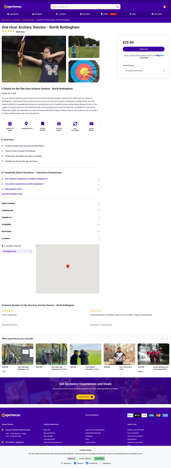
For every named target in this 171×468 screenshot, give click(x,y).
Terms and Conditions (135, 436)
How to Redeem (133, 433)
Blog (134, 14)
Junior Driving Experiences (95, 430)
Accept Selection (85, 458)
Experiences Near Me (93, 433)
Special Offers (91, 442)
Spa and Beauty (49, 433)
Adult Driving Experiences (53, 442)
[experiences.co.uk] (44, 415)
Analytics (80, 463)
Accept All (99, 458)
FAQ (128, 446)
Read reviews (20, 32)
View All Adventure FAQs (12, 194)
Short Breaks (48, 436)
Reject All (71, 458)
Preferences (93, 463)
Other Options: (129, 65)
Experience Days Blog (135, 442)
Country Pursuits (28, 20)
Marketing (106, 463)
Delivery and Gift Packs (135, 430)
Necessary (67, 463)
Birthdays (89, 436)
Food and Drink (49, 439)
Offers (109, 14)
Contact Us (19, 442)
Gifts (87, 439)
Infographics (132, 439)
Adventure (16, 20)
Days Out (47, 430)
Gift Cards (158, 14)
